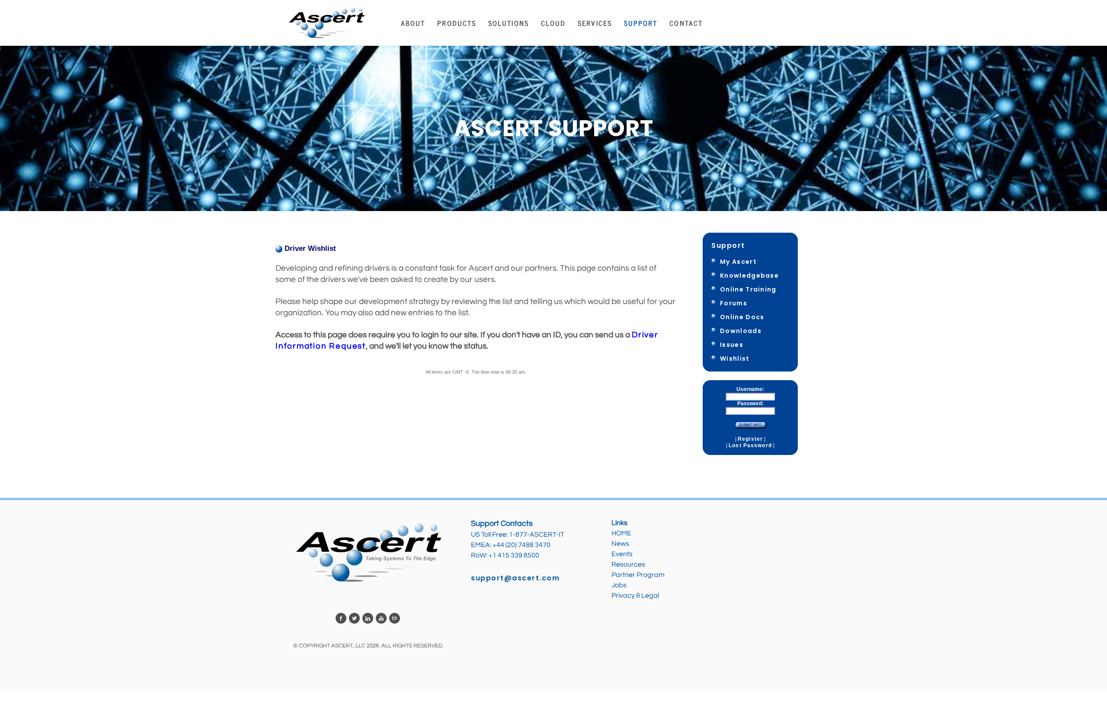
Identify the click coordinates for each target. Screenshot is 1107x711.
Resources (628, 564)
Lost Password (750, 445)
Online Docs (742, 317)
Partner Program (638, 574)
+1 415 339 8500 (514, 555)
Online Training (748, 289)
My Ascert (738, 261)
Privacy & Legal (635, 595)
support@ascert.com (515, 578)
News (620, 543)
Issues (731, 344)
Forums (733, 303)
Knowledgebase (749, 275)
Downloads (740, 331)
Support (728, 245)
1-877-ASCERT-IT (536, 534)
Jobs (619, 585)
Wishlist (735, 358)
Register (750, 439)
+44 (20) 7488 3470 (521, 544)
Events (622, 554)
